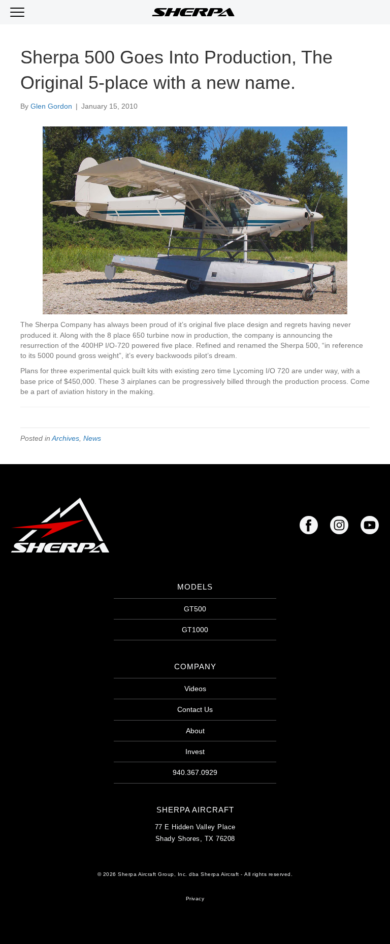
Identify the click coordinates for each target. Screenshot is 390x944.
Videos (195, 689)
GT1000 (195, 630)
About (195, 731)
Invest (195, 751)
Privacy (195, 898)
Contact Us (195, 709)
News (92, 438)
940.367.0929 (195, 772)
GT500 (195, 609)
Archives (65, 438)
